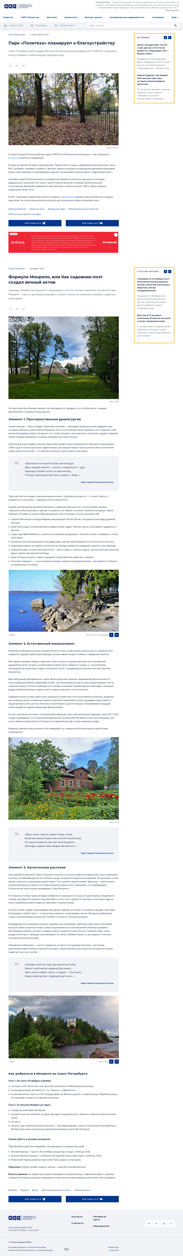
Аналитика (71, 17)
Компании (158, 17)
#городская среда (56, 209)
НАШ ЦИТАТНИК (103, 2)
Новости (8, 17)
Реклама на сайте (99, 1218)
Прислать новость (67, 25)
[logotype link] (18, 6)
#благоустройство (17, 209)
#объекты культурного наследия (24, 214)
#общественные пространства (83, 209)
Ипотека (52, 17)
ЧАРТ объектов (30, 17)
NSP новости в (33, 223)
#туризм (24, 1190)
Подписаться (41, 25)
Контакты (77, 1216)
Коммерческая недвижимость (127, 17)
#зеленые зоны (37, 209)
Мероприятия (101, 1226)
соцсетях (14, 157)
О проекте (77, 1223)
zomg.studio (114, 1250)
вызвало (70, 196)
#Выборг (12, 1190)
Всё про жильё (93, 17)
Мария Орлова (172, 10)
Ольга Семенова (16, 268)
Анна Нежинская (16, 34)
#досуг (35, 1190)
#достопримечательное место (56, 1190)
